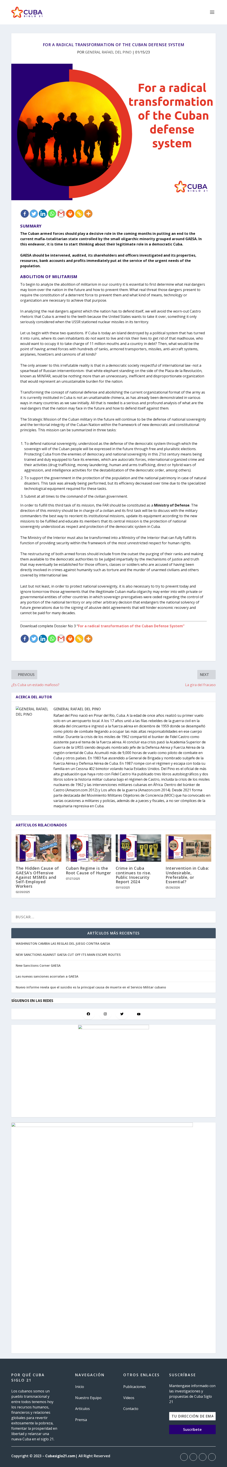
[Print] (70, 214)
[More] (88, 214)
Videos (128, 1397)
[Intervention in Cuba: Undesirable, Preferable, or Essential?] (188, 848)
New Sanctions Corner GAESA (38, 965)
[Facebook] (25, 214)
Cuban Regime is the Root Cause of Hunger (88, 870)
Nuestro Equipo (88, 1397)
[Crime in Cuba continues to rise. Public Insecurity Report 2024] (138, 848)
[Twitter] (34, 214)
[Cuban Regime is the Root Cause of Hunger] (88, 848)
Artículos (82, 1408)
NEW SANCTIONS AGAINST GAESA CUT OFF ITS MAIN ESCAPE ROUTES (68, 954)
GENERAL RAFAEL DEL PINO (108, 52)
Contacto (130, 1408)
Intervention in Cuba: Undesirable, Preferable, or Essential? (187, 874)
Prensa (81, 1419)
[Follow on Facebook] (184, 1457)
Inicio (79, 1386)
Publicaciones (134, 1386)
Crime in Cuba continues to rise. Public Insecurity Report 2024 (133, 874)
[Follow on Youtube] (212, 1457)
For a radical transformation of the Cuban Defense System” (131, 626)
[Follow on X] (193, 1457)
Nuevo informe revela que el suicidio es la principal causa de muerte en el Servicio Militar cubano (91, 987)
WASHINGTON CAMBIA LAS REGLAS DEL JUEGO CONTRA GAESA (63, 943)
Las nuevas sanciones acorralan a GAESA (47, 976)
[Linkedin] (43, 214)
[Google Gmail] (61, 214)
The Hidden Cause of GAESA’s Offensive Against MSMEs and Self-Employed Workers (37, 877)
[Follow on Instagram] (202, 1457)
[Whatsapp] (52, 214)
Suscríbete (192, 1429)
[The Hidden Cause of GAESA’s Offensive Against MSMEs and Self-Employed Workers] (38, 848)
